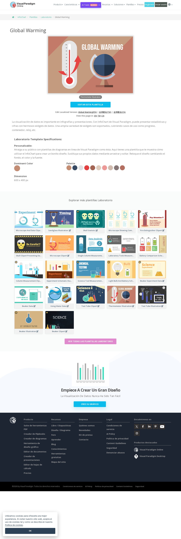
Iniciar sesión (161, 4)
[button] (72, 4)
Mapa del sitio (58, 462)
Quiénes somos (87, 425)
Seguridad (111, 448)
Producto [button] (57, 4)
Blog (53, 444)
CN (102, 115)
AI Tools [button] (89, 5)
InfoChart (22, 17)
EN (95, 115)
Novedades (84, 430)
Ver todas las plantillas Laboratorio (90, 341)
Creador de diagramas (35, 438)
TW (99, 115)
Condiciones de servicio (72, 486)
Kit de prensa (85, 435)
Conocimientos (59, 449)
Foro (53, 435)
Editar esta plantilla (90, 104)
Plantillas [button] (130, 4)
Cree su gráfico (90, 404)
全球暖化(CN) (120, 112)
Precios (140, 4)
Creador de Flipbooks (34, 434)
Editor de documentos (35, 451)
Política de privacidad (117, 438)
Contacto (83, 439)
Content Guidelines (116, 443)
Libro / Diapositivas (61, 425)
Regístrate (149, 4)
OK (30, 531)
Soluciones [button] (118, 4)
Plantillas (33, 17)
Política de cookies (14, 525)
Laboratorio (46, 17)
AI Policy (110, 434)
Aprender (56, 439)
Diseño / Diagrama (60, 430)
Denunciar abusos (115, 452)
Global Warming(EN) (87, 112)
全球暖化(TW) (105, 112)
